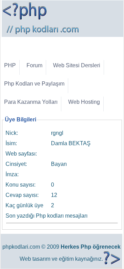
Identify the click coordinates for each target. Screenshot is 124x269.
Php (86, 247)
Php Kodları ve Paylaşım (34, 84)
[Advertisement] (63, 45)
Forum (34, 65)
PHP (10, 65)
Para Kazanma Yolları (31, 102)
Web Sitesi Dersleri (76, 65)
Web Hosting (84, 102)
